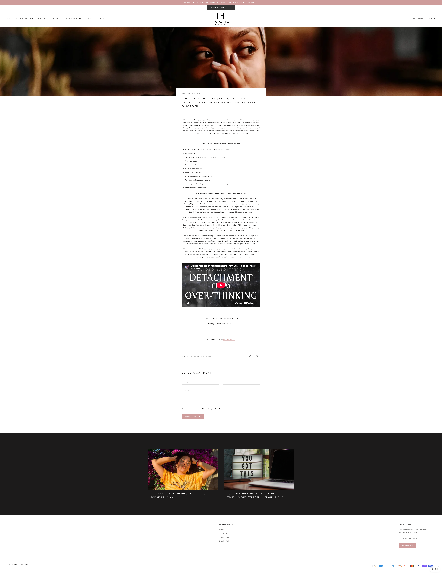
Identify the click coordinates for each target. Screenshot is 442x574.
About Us (102, 19)
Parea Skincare (74, 19)
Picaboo (42, 19)
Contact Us (223, 533)
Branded (56, 19)
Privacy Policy (224, 537)
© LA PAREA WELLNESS (19, 565)
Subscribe (407, 546)
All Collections (24, 19)
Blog (90, 19)
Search (421, 19)
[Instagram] (15, 527)
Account (411, 19)
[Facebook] (10, 527)
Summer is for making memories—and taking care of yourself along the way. (221, 2)
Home (8, 19)
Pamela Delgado (229, 339)
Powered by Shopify (33, 568)
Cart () (432, 19)
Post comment (192, 416)
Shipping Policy (224, 541)
